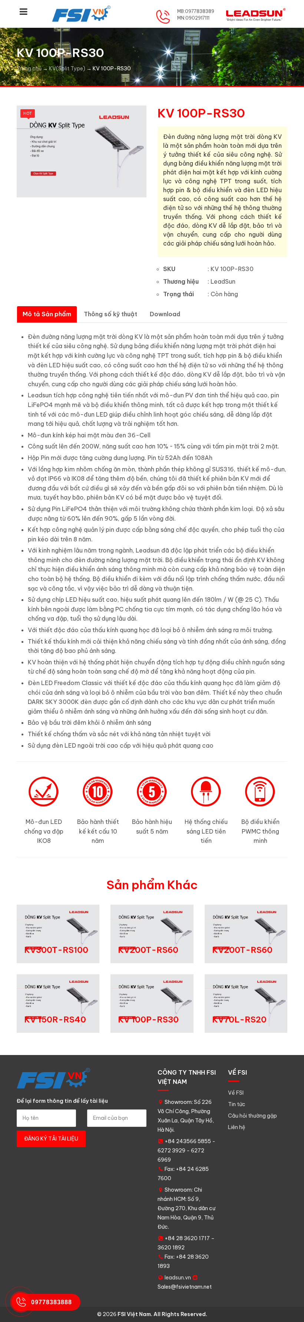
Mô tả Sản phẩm (47, 314)
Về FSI (236, 1092)
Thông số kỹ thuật (110, 314)
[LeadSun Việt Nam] (81, 14)
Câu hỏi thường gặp (252, 1115)
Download (165, 314)
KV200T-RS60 (148, 950)
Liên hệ (236, 1127)
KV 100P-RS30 (148, 1019)
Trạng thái (178, 294)
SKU (169, 269)
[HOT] (81, 150)
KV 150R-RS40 (55, 1019)
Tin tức (236, 1104)
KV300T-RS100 (56, 950)
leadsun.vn (178, 1277)
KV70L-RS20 (239, 1019)
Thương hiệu (181, 281)
